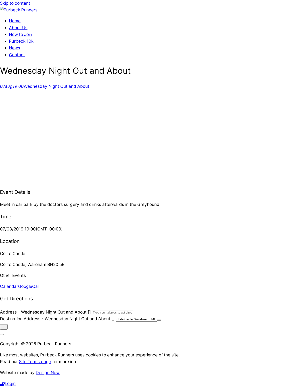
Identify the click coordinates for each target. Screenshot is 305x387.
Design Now (48, 372)
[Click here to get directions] (4, 327)
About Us (18, 27)
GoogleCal (28, 286)
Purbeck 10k (21, 41)
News (14, 47)
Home (15, 20)
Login (10, 383)
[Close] (2, 334)
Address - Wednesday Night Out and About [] (45, 312)
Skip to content (15, 3)
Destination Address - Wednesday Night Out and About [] (57, 318)
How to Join (20, 34)
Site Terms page (35, 361)
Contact (17, 54)
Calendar (9, 286)
